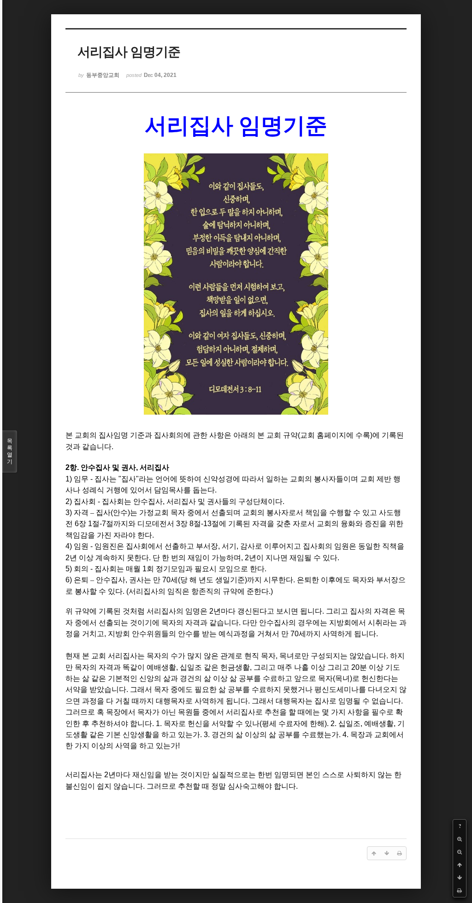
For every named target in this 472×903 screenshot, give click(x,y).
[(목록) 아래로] (459, 877)
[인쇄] (459, 890)
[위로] (459, 864)
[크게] (459, 839)
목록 (9, 451)
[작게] (459, 851)
